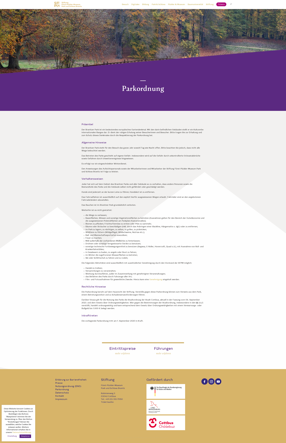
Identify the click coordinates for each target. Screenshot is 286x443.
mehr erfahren (122, 353)
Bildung (145, 4)
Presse (58, 383)
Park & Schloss (158, 4)
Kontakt (59, 396)
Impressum (61, 399)
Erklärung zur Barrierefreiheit (70, 380)
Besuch (125, 4)
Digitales (135, 4)
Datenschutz (62, 393)
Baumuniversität (195, 4)
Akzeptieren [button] (25, 436)
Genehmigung (155, 280)
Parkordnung (62, 390)
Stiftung (209, 4)
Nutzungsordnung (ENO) (68, 386)
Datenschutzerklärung (22, 432)
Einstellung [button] (12, 436)
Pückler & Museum (176, 4)
